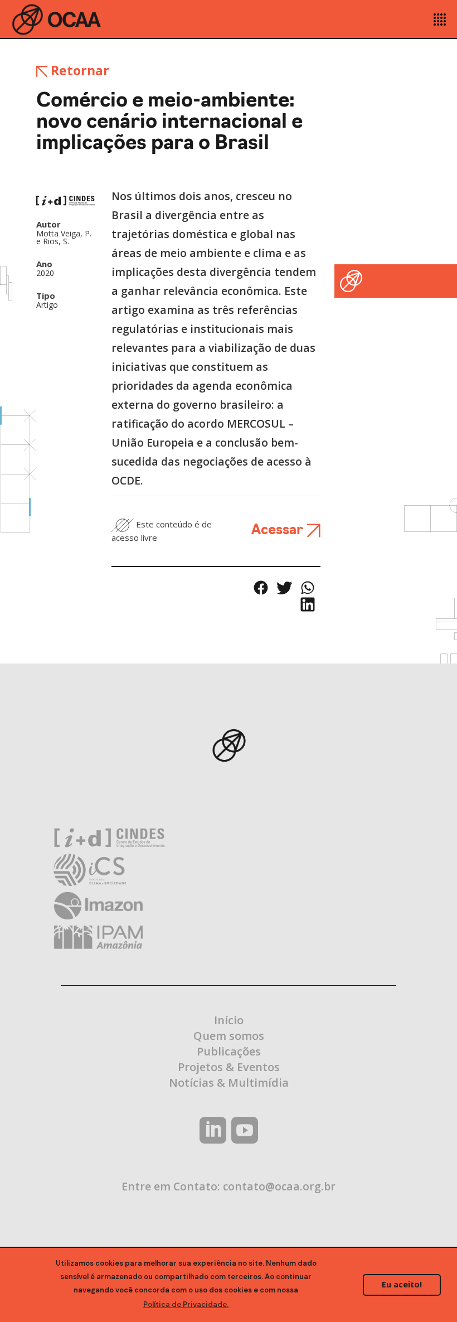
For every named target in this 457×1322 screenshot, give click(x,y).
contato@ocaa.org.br (279, 1186)
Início (229, 1020)
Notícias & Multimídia (229, 1082)
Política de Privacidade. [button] (186, 1304)
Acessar (279, 530)
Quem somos (228, 1035)
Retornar (78, 70)
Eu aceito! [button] (402, 1284)
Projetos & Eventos (229, 1066)
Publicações (229, 1051)
